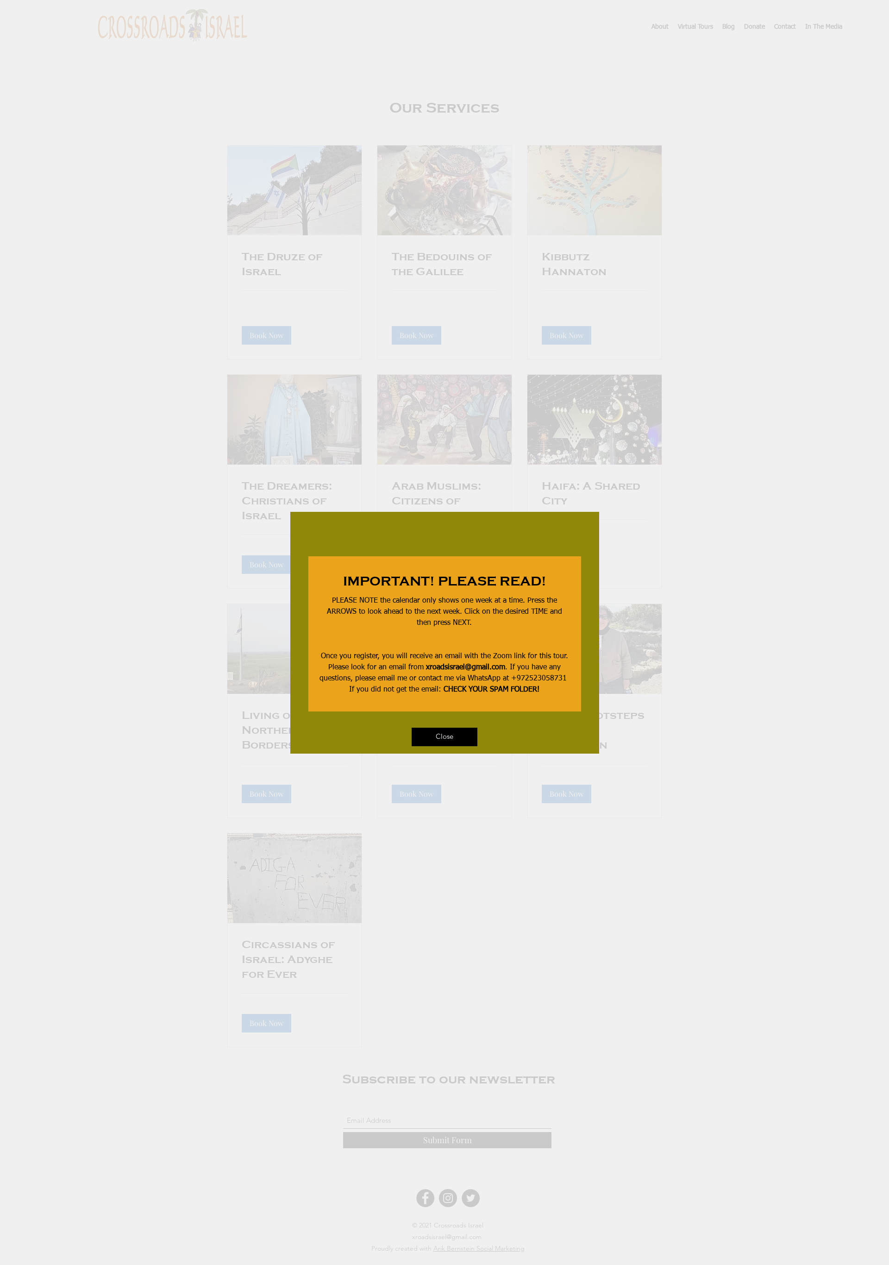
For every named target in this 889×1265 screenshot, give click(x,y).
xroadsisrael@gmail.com (465, 667)
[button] (444, 737)
